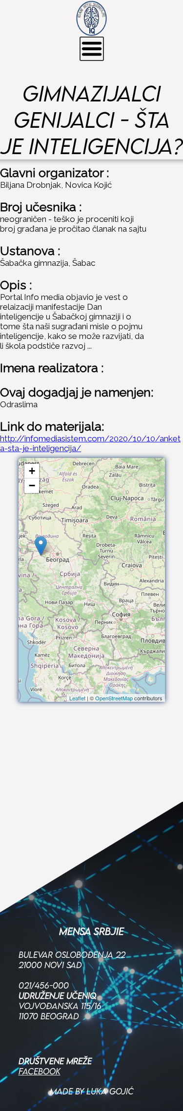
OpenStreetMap (114, 698)
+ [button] (32, 471)
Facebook (40, 1071)
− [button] (32, 485)
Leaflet (77, 698)
